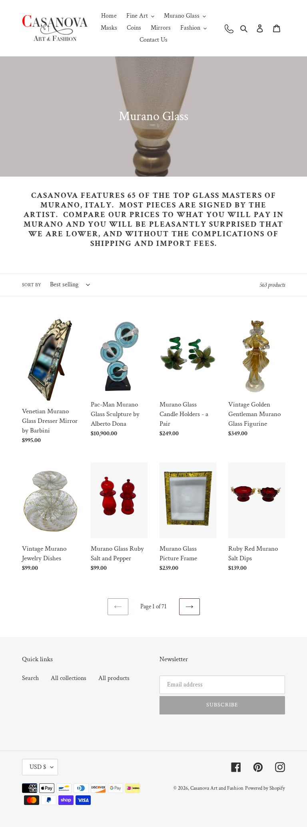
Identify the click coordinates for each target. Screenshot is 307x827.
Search (30, 678)
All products (114, 678)
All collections (68, 678)
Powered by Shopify (265, 788)
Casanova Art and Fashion (216, 788)
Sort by (31, 285)
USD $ (38, 767)
